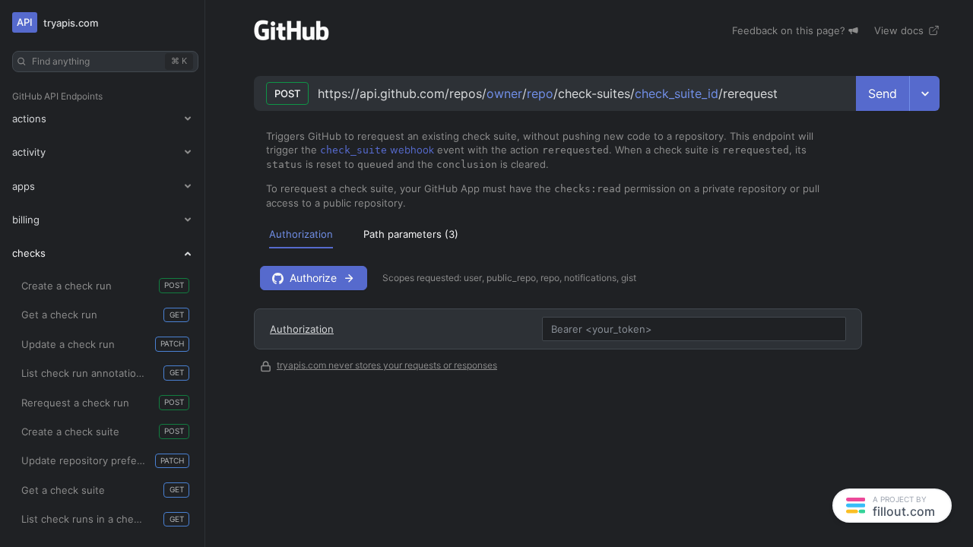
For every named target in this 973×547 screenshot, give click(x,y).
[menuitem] (301, 234)
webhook (377, 150)
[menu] (597, 234)
